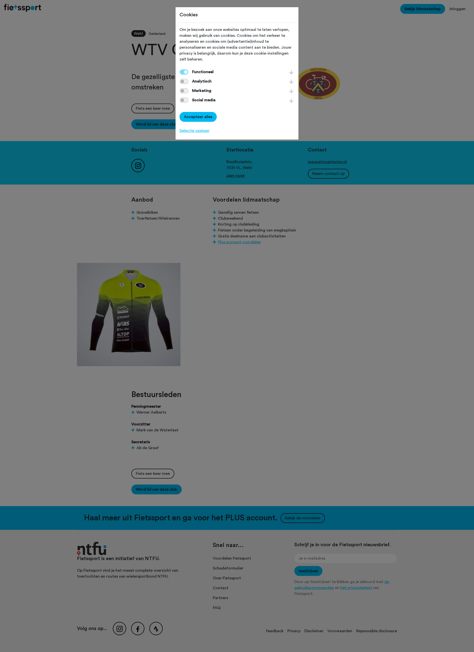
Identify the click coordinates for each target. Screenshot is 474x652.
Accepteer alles (198, 117)
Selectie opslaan (194, 131)
